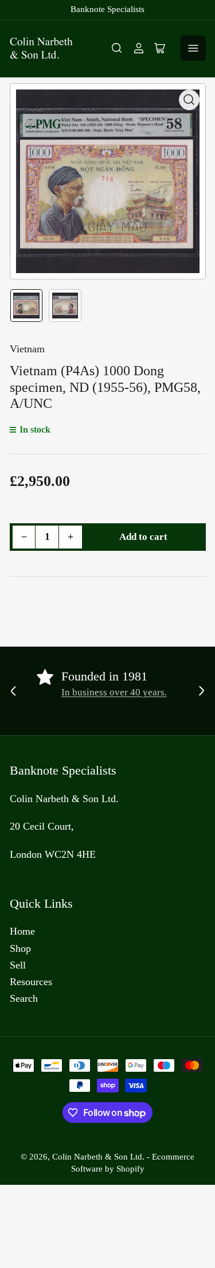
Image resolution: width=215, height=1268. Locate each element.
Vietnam (27, 349)
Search (24, 998)
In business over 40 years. (114, 692)
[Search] (117, 48)
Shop (20, 948)
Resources (31, 981)
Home (22, 931)
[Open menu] (193, 48)
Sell (18, 965)
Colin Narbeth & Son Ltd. (98, 1156)
